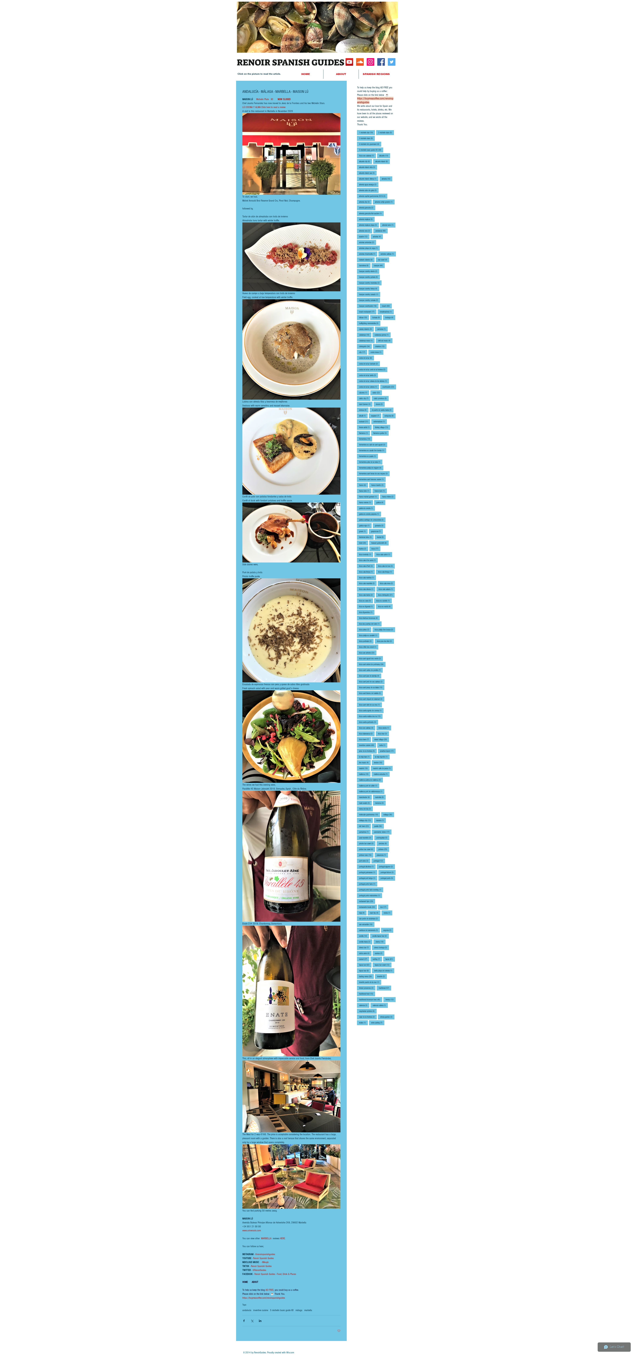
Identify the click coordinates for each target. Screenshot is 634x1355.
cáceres (364, 392)
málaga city (366, 820)
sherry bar (365, 947)
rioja (363, 913)
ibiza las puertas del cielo (370, 624)
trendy (391, 999)
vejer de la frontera (368, 1017)
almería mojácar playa (369, 225)
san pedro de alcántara (369, 918)
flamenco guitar (381, 433)
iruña (383, 745)
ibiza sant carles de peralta (371, 670)
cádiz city (364, 398)
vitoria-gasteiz (387, 1017)
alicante (384, 155)
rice (384, 907)
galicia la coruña (367, 508)
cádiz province (381, 398)
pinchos (384, 843)
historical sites (366, 537)
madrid (364, 768)
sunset (364, 959)
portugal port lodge (368, 878)
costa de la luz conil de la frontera (373, 369)
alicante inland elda (368, 167)
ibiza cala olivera (367, 589)
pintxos (383, 849)
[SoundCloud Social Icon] (360, 62)
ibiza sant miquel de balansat (371, 699)
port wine (364, 861)
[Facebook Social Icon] (381, 62)
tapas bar (365, 965)
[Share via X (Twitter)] (252, 1320)
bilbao (364, 317)
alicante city (365, 161)
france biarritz (378, 485)
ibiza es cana (366, 600)
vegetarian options (368, 1011)
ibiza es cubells (384, 600)
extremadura (380, 421)
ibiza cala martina (367, 577)
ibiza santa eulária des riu (371, 716)
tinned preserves (367, 988)
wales (363, 1022)
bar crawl (383, 259)
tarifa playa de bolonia (384, 970)
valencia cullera (380, 1005)
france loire (365, 491)
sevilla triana (365, 941)
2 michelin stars (386, 132)
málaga (299, 1310)
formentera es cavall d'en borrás (372, 450)
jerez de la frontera (368, 751)
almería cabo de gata (369, 190)
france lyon (381, 491)
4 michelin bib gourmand (370, 144)
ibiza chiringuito (386, 595)
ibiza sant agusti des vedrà (371, 658)
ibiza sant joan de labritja (370, 676)
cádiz (377, 392)
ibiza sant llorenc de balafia (371, 693)
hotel (363, 543)
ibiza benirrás (366, 554)
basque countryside (369, 306)
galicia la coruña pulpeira (370, 514)
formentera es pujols (368, 456)
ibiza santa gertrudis (368, 722)
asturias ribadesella (368, 254)
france (363, 485)
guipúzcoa (377, 531)
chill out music (385, 340)
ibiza (375, 548)
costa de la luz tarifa (368, 375)
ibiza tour (383, 733)
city (363, 352)
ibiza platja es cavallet (369, 635)
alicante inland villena (368, 179)
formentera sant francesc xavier (372, 479)
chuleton (381, 346)
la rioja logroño (382, 757)
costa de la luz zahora (369, 387)
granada (380, 525)
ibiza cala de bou (386, 566)
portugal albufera (367, 866)
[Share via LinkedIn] (260, 1320)
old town (365, 826)
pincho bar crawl (367, 843)
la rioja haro (365, 757)
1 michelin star (367, 132)
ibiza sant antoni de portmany (372, 664)
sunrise (379, 953)
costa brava (376, 352)
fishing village (382, 427)
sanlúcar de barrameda (369, 930)
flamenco (364, 433)
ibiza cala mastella (368, 583)
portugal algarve (387, 866)
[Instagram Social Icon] (370, 62)
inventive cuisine (260, 1310)
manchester (365, 797)
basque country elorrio (369, 271)
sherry (381, 941)
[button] (376, 74)
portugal (379, 861)
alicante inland (382, 161)
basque (379, 265)
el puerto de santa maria (382, 410)
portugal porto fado (368, 884)
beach (387, 306)
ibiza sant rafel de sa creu (370, 705)
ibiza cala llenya (367, 572)
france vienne (366, 502)
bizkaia (377, 317)
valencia (364, 1005)
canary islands (366, 329)
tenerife (382, 976)
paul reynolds (366, 837)
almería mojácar (367, 219)
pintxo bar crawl (367, 849)
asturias (378, 236)
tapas (390, 959)
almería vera (365, 231)
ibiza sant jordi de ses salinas (372, 681)
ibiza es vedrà (385, 606)
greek (363, 531)
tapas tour (365, 970)
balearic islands (367, 259)
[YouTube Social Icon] (349, 62)
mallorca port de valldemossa (371, 791)
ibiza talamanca (367, 733)
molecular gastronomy (369, 814)
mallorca (364, 774)
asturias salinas (388, 254)
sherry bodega (381, 947)
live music (365, 762)
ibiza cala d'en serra (368, 560)
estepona (390, 416)
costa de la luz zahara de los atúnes (374, 381)
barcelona (364, 265)
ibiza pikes (365, 629)
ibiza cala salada (387, 589)
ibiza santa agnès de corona (371, 710)
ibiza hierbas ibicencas (369, 618)
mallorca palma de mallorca (371, 780)
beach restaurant (367, 311)
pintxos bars (366, 855)
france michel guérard (369, 496)
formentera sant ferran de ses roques (374, 473)
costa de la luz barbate (369, 363)
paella (379, 826)
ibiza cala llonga (386, 572)
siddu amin (365, 953)
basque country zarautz (369, 294)
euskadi (364, 421)
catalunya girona (383, 335)
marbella (308, 1310)
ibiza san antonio (367, 652)
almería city (365, 202)
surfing (377, 959)
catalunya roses (367, 340)
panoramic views (382, 832)
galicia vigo (365, 525)
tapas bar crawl (383, 965)
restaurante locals (368, 907)
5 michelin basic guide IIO (282, 1310)
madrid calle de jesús (383, 768)
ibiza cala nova (387, 583)
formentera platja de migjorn (371, 468)
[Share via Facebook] (244, 1320)
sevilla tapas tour (380, 936)
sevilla (364, 936)
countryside (389, 387)
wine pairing (377, 1022)
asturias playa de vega (369, 248)
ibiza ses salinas (367, 728)
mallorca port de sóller (369, 785)
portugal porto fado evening (371, 889)
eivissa (364, 410)
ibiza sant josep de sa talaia (371, 687)
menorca (380, 803)
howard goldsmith (380, 543)
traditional (385, 988)
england (376, 416)
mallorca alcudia (382, 774)
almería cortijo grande (385, 202)
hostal (381, 537)
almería (387, 179)
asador (364, 236)
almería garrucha (367, 207)
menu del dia (366, 809)
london (379, 762)
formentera (365, 439)
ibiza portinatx (366, 641)
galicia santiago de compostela (372, 520)
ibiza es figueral (367, 606)
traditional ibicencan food (370, 999)
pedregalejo (382, 837)
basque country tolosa (369, 288)
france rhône (388, 496)
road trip (375, 913)
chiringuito (365, 346)
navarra (381, 820)
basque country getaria (369, 277)
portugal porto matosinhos (370, 895)
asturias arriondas (367, 242)
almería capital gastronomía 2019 (373, 196)
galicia (380, 502)
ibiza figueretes (366, 612)
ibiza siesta (385, 728)
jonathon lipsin (388, 751)
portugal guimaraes (368, 872)
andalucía (246, 1310)
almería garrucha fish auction (371, 213)
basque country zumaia (369, 300)
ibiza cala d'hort (367, 566)
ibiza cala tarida (367, 595)
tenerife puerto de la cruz (370, 982)
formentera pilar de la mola (370, 462)
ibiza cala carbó (384, 554)
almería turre (388, 225)
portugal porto (388, 878)
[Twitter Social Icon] (391, 62)
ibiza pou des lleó (385, 641)
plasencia (382, 855)
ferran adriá (365, 427)
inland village (381, 739)
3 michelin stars (367, 138)
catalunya (365, 335)
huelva (363, 548)
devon (380, 404)
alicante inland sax (368, 173)
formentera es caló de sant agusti (373, 444)
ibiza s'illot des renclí (368, 647)
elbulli (363, 416)
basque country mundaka (370, 283)
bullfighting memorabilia (369, 323)
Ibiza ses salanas (367, 155)
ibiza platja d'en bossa (385, 629)
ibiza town (365, 739)
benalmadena (387, 311)
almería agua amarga (368, 184)
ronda (388, 913)
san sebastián (366, 924)
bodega (390, 317)
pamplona (365, 832)
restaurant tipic (367, 901)
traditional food (367, 994)
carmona (382, 329)
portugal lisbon (388, 872)
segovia (388, 930)
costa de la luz (366, 358)
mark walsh (365, 803)
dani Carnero (365, 404)
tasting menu (366, 976)
